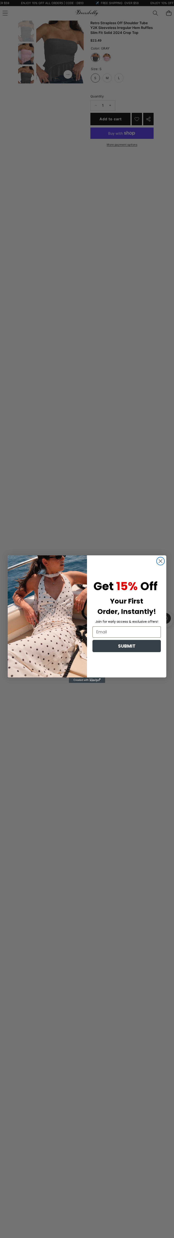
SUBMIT (126, 646)
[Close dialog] (160, 561)
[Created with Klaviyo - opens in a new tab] (87, 680)
